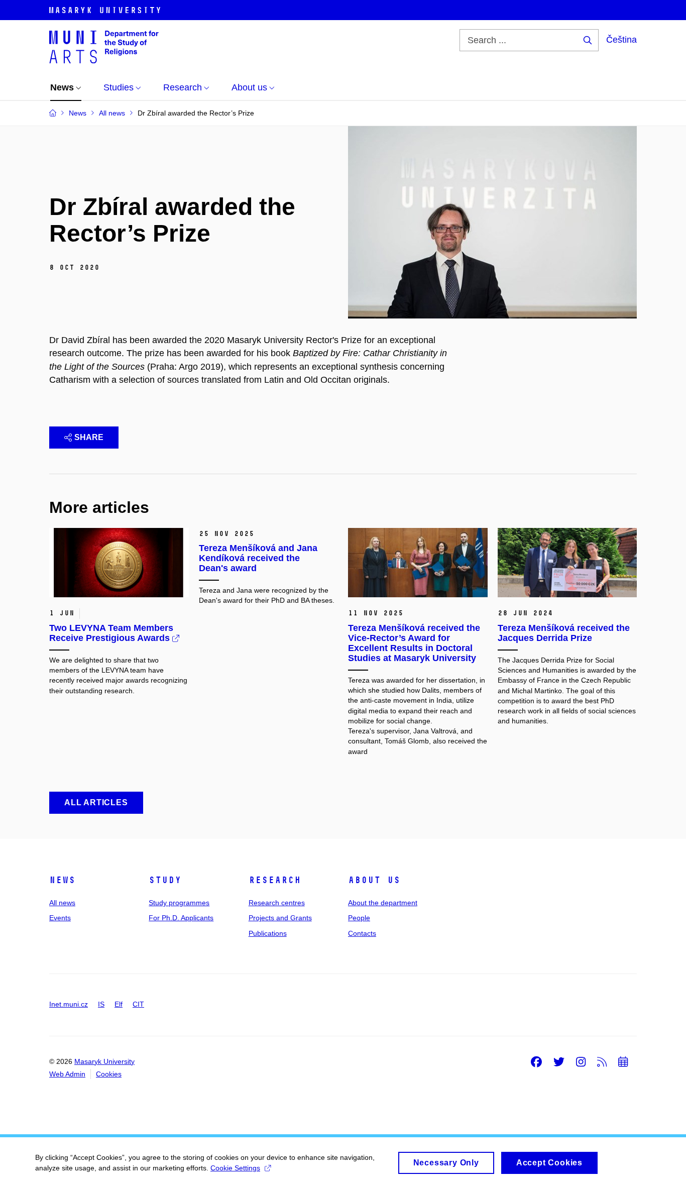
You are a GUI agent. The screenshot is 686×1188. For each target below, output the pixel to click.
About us (374, 880)
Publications (268, 933)
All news (62, 903)
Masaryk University (104, 1061)
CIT (138, 1004)
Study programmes (179, 903)
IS (101, 1004)
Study (165, 880)
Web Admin (67, 1074)
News (62, 880)
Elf (119, 1004)
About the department (382, 903)
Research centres (277, 903)
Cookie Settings (235, 1168)
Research (275, 880)
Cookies (109, 1074)
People (359, 918)
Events (60, 918)
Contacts (362, 933)
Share (88, 437)
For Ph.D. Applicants (181, 918)
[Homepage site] (104, 46)
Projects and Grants (280, 918)
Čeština (621, 40)
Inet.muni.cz (68, 1004)
